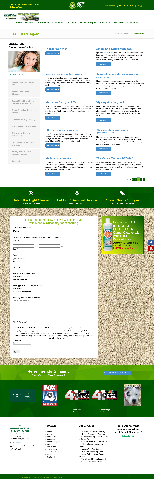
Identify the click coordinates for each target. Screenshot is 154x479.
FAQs (49, 444)
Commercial (58, 22)
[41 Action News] (104, 395)
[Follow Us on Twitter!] (137, 6)
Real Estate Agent (56, 48)
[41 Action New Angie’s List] (77, 395)
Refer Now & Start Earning (117, 372)
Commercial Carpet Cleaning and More (24, 143)
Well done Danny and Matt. (62, 102)
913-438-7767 (110, 6)
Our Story (30, 22)
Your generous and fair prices (63, 73)
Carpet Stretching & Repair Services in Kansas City (23, 102)
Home (19, 22)
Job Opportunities (54, 452)
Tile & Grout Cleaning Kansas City (21, 134)
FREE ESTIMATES (15, 74)
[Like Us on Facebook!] (11, 449)
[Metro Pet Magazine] (132, 395)
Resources (105, 22)
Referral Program (88, 22)
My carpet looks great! (110, 102)
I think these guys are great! (62, 129)
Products (72, 22)
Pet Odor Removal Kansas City (23, 83)
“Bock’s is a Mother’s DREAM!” (114, 158)
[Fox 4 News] (49, 395)
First (36, 246)
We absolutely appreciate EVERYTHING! (112, 131)
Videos (49, 454)
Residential (43, 22)
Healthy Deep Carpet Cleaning (20, 92)
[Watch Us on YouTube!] (140, 6)
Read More (52, 53)
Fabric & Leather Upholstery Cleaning (24, 111)
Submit (16, 352)
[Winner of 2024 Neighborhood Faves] (22, 395)
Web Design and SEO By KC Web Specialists (130, 477)
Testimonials (52, 449)
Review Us (119, 22)
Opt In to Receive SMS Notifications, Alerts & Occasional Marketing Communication (49, 328)
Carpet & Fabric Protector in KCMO (94, 441)
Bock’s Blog (51, 447)
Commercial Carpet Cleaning (92, 461)
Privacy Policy (57, 477)
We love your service (58, 158)
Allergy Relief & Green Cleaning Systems (21, 153)
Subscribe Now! (128, 436)
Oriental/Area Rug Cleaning (23, 119)
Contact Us (132, 22)
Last (62, 246)
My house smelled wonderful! (114, 48)
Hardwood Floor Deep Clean (24, 126)
